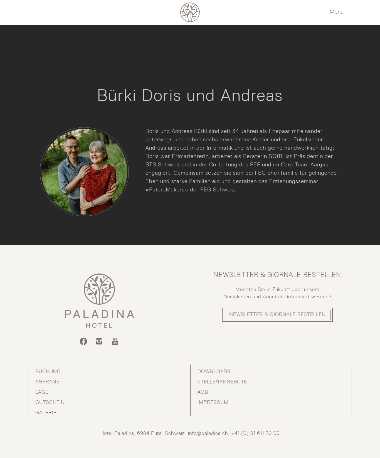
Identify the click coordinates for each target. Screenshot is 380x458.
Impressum (213, 402)
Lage (41, 392)
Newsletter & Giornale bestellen (277, 314)
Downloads (214, 371)
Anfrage (47, 382)
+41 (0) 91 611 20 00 (255, 433)
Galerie (45, 412)
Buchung (48, 371)
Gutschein (50, 402)
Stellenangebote (222, 382)
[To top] (354, 443)
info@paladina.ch (208, 433)
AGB (203, 392)
